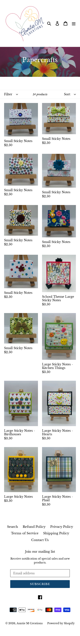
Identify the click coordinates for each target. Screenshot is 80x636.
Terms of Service (25, 533)
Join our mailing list (40, 551)
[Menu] (74, 23)
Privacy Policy (61, 527)
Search (12, 527)
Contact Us (40, 540)
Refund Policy (34, 527)
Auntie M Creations (30, 623)
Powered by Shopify (61, 623)
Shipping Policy (56, 533)
